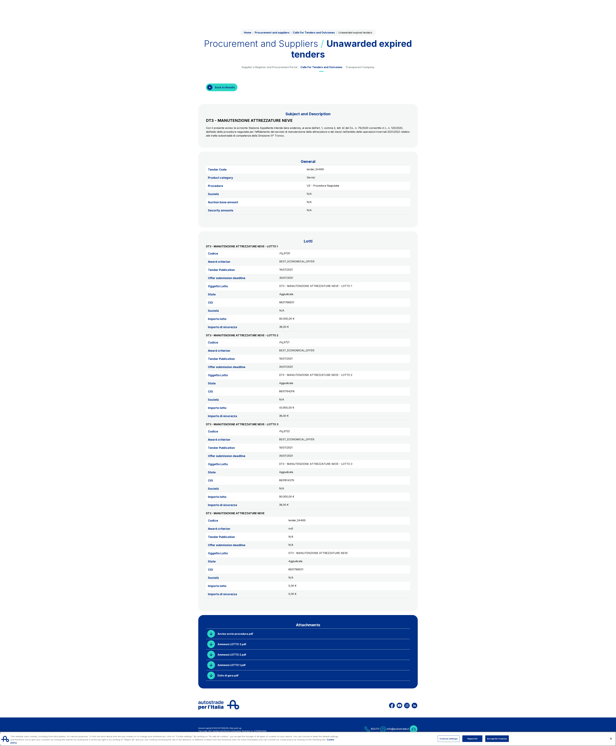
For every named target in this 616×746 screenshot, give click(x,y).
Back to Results (225, 87)
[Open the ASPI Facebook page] (392, 705)
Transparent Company (360, 67)
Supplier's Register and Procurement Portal (269, 67)
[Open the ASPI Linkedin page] (414, 705)
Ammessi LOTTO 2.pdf (232, 654)
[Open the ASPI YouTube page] (399, 705)
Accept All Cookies (497, 738)
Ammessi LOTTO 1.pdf (232, 665)
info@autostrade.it (398, 728)
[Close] (610, 738)
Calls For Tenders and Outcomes (321, 67)
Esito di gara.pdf (228, 675)
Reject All (472, 738)
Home (247, 32)
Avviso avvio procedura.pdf (235, 633)
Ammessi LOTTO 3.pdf (232, 644)
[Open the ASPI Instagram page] (407, 705)
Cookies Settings (449, 738)
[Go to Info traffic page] (413, 729)
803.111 (374, 728)
